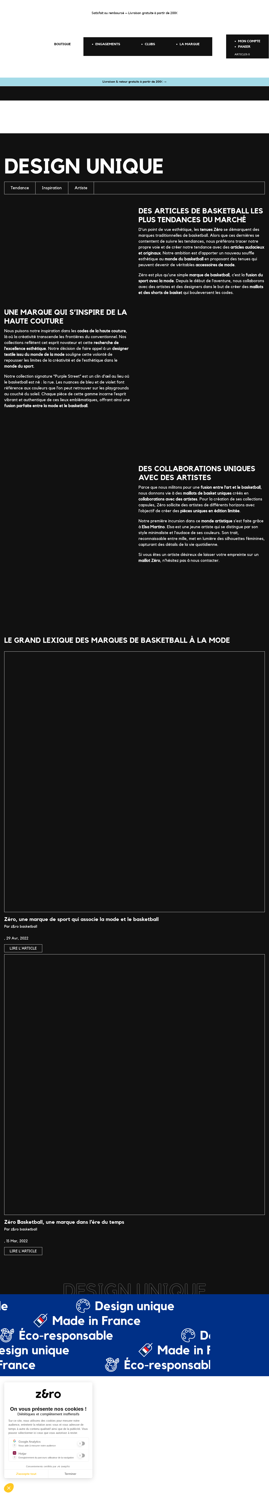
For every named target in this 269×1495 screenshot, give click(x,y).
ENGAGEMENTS (107, 44)
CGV (156, 1478)
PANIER (244, 46)
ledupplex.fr (195, 1478)
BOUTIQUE (62, 44)
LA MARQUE (190, 44)
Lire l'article (23, 948)
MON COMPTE (249, 41)
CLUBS (150, 44)
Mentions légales (137, 1478)
